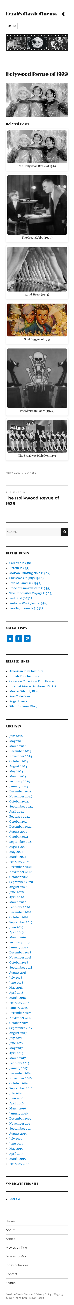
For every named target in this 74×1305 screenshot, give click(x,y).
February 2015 (19, 1164)
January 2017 (18, 1068)
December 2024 (20, 791)
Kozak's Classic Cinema (31, 14)
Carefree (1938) (20, 563)
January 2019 (18, 947)
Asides (10, 1238)
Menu (12, 26)
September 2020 (21, 882)
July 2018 (15, 977)
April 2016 (16, 1103)
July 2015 (15, 1138)
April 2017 (16, 1053)
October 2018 (18, 962)
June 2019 (16, 927)
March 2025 (17, 776)
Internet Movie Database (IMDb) (32, 686)
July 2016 (15, 1093)
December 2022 (20, 826)
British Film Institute (24, 676)
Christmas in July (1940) (26, 578)
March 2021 (17, 857)
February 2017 (19, 1063)
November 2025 (20, 756)
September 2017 (20, 1028)
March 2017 (17, 1058)
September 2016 (21, 1088)
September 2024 (21, 806)
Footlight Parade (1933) (26, 608)
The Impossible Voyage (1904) (30, 593)
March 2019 (17, 937)
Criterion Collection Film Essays (31, 681)
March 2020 (17, 902)
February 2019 (19, 942)
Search (11, 1283)
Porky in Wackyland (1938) (28, 603)
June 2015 (16, 1143)
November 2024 (20, 796)
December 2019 (20, 912)
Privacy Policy (43, 1294)
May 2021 (16, 852)
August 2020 (18, 887)
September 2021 (20, 841)
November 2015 (20, 1123)
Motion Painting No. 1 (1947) (29, 573)
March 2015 (17, 1158)
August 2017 (18, 1033)
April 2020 (16, 897)
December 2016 (20, 1073)
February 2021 (19, 862)
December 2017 (20, 1013)
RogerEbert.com (20, 701)
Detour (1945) (19, 568)
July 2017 (15, 1038)
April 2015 (16, 1153)
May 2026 (16, 741)
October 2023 (18, 821)
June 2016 (16, 1098)
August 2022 (18, 831)
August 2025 (18, 766)
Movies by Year (16, 1256)
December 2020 (20, 867)
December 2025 (20, 751)
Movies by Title (16, 1247)
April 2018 (16, 992)
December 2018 (20, 952)
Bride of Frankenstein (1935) (29, 588)
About (10, 1230)
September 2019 (21, 922)
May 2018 (16, 987)
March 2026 (18, 746)
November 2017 (20, 1018)
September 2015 (20, 1128)
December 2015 (20, 1118)
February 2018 (19, 1002)
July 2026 (16, 736)
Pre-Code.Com (19, 696)
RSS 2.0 (14, 1199)
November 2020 (20, 872)
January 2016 (18, 1113)
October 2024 (19, 801)
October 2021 (18, 836)
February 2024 (19, 816)
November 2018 (20, 957)
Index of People (17, 1265)
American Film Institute (26, 671)
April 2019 (16, 932)
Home (10, 1221)
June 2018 (16, 982)
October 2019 (18, 917)
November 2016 (20, 1078)
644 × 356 (30, 472)
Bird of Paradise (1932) (25, 583)
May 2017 (16, 1048)
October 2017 (18, 1023)
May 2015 (16, 1148)
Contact (11, 1274)
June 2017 (16, 1043)
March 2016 (17, 1108)
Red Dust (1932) (20, 598)
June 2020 (16, 892)
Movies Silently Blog (23, 691)
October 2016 (18, 1083)
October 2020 (19, 877)
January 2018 (18, 1008)
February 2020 (19, 907)
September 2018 (20, 967)
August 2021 (18, 846)
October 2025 (19, 761)
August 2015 (18, 1133)
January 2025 (18, 786)
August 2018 (18, 972)
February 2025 (19, 781)
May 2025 (16, 771)
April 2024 (16, 811)
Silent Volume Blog (23, 706)
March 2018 (17, 997)
